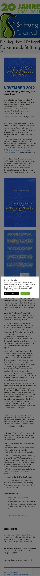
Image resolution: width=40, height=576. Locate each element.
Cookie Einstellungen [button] (11, 294)
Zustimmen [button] (25, 294)
